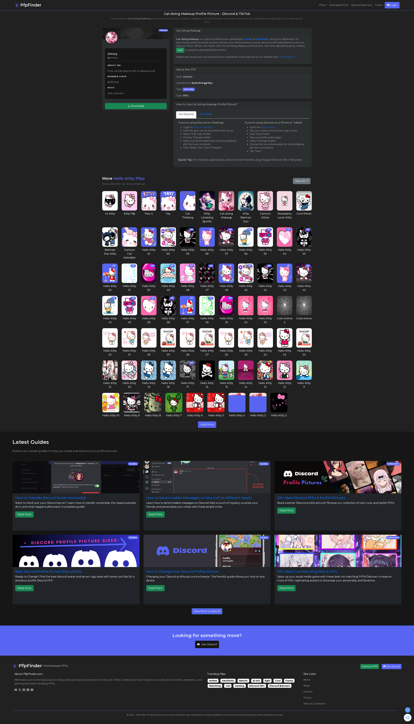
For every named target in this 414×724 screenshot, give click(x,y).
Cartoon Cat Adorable (129, 253)
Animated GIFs (338, 5)
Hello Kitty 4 (237, 415)
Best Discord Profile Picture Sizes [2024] (48, 571)
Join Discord (209, 644)
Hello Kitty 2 (279, 415)
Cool (278, 680)
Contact (307, 691)
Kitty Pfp (129, 213)
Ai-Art (256, 680)
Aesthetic (228, 680)
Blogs (306, 685)
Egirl (267, 680)
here (180, 50)
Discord (107, 679)
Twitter (126, 679)
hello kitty (188, 89)
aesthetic (189, 679)
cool (199, 679)
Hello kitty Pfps (129, 178)
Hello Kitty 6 (195, 415)
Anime (213, 680)
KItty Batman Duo (245, 217)
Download (137, 106)
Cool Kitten (304, 213)
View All (300, 181)
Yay (168, 213)
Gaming (239, 685)
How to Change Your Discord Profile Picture (182, 571)
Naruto (243, 680)
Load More (207, 424)
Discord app (268, 127)
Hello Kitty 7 (174, 415)
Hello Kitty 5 (216, 415)
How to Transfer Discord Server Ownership (50, 498)
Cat (228, 685)
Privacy (307, 697)
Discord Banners (361, 5)
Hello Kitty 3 (258, 415)
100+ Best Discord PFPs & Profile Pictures (311, 498)
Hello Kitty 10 (110, 415)
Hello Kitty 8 (153, 415)
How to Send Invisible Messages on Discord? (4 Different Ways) (198, 498)
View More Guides (206, 611)
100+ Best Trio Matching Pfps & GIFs (307, 571)
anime (179, 679)
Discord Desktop (202, 127)
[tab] (186, 115)
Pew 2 (149, 213)
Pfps (322, 5)
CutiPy (248, 39)
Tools (378, 5)
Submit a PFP (370, 666)
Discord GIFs (257, 685)
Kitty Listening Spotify (207, 217)
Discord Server (286, 56)
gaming (19, 683)
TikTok (117, 679)
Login (393, 5)
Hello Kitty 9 (132, 415)
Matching (215, 685)
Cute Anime (304, 318)
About (306, 679)
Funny (289, 680)
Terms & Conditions (314, 703)
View (110, 201)
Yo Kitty (110, 213)
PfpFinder (30, 5)
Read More (24, 514)
